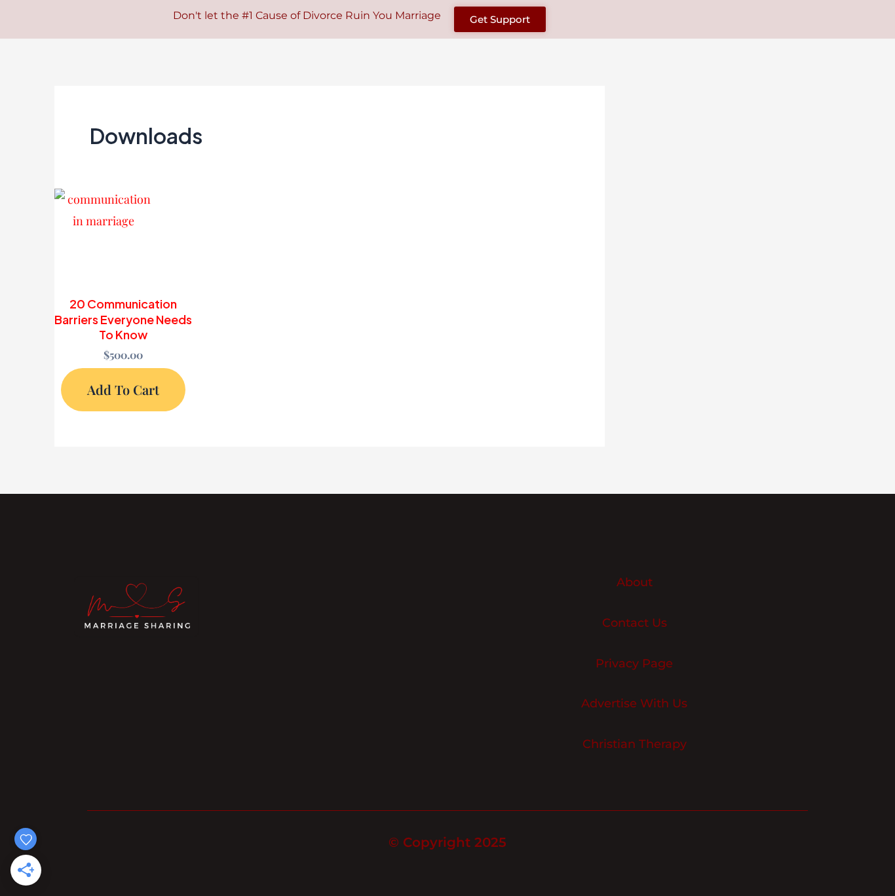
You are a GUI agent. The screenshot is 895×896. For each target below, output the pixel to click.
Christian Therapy (634, 744)
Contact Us (634, 623)
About (635, 582)
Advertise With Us (634, 704)
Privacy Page (634, 664)
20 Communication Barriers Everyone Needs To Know (123, 319)
